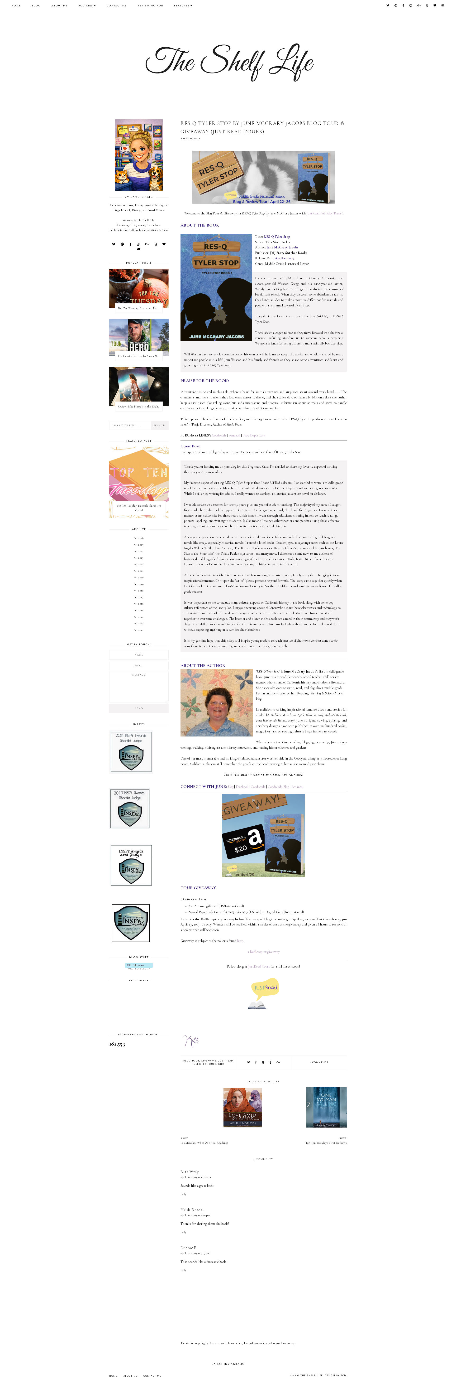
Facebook (242, 787)
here (240, 941)
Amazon (234, 435)
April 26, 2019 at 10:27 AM (195, 1177)
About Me (59, 6)
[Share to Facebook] (256, 1062)
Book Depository (253, 435)
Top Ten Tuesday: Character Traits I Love (140, 308)
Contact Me (117, 6)
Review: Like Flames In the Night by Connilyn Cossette (140, 406)
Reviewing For (150, 6)
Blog (36, 6)
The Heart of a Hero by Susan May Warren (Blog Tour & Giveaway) (140, 356)
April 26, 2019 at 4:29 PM (195, 1215)
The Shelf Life (311, 1376)
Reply (183, 1194)
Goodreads (219, 435)
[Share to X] (248, 1062)
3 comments (319, 1062)
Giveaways (209, 1061)
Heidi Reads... (192, 1209)
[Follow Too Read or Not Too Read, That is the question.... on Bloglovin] (139, 966)
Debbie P (188, 1247)
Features (182, 6)
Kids (221, 1064)
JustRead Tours (259, 966)
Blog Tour (191, 1061)
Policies (85, 6)
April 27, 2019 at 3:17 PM (195, 1253)
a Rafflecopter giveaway (263, 952)
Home (16, 6)
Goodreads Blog (278, 787)
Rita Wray (189, 1171)
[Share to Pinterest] (263, 1062)
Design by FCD (335, 1376)
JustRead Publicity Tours (324, 213)
